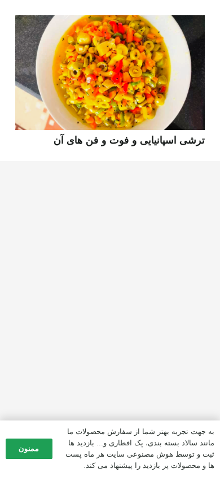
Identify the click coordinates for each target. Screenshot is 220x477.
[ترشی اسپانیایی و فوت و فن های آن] (110, 23)
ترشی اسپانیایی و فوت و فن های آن (129, 140)
